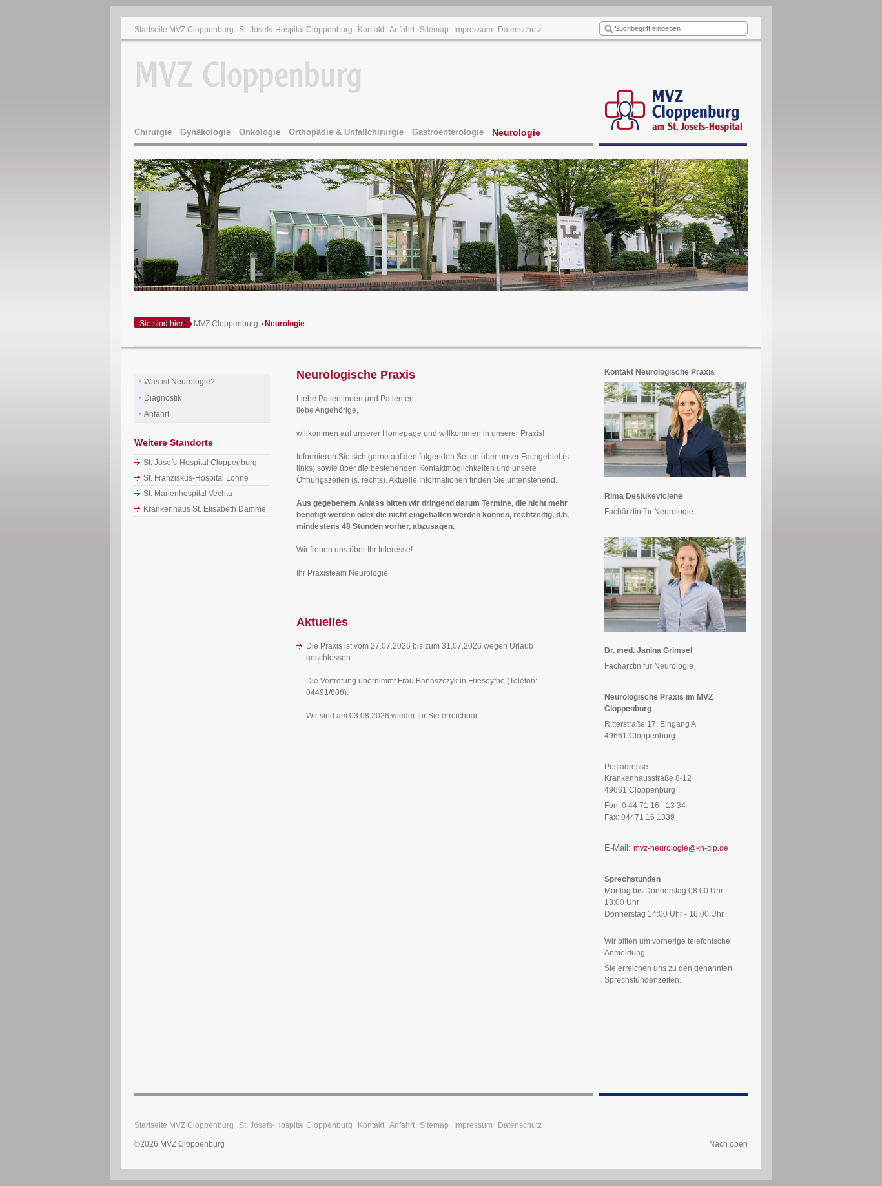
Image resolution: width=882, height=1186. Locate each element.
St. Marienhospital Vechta (187, 493)
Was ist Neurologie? (179, 381)
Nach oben (728, 1144)
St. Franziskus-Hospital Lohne (196, 478)
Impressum (473, 29)
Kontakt (371, 29)
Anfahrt (402, 29)
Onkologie (259, 132)
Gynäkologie (205, 132)
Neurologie (516, 132)
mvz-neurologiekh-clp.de (680, 848)
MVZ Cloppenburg (226, 323)
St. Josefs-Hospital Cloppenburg (296, 29)
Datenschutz (520, 29)
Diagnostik (162, 397)
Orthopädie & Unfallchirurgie (346, 132)
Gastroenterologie (448, 132)
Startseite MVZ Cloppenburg (184, 29)
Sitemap (434, 29)
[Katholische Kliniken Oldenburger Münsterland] (673, 94)
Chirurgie (153, 132)
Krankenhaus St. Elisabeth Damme (204, 509)
